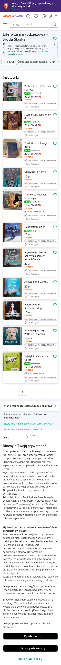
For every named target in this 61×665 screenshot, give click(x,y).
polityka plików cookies (15, 623)
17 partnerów (22, 504)
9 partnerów (36, 507)
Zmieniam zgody (30, 658)
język (32, 435)
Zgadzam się (33, 636)
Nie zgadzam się (33, 648)
